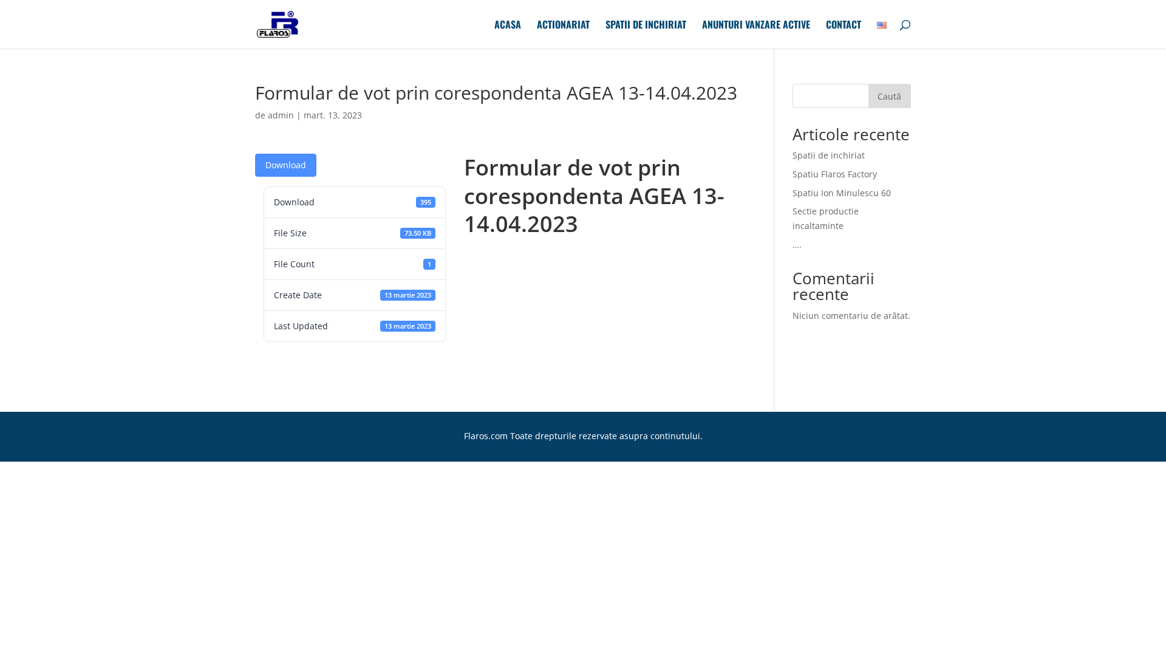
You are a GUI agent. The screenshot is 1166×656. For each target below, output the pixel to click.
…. (797, 244)
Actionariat (563, 26)
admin (281, 115)
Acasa (507, 26)
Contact (843, 26)
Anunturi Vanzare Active (756, 26)
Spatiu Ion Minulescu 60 (842, 193)
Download (285, 165)
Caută (889, 96)
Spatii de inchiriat (645, 26)
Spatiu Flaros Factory (835, 174)
